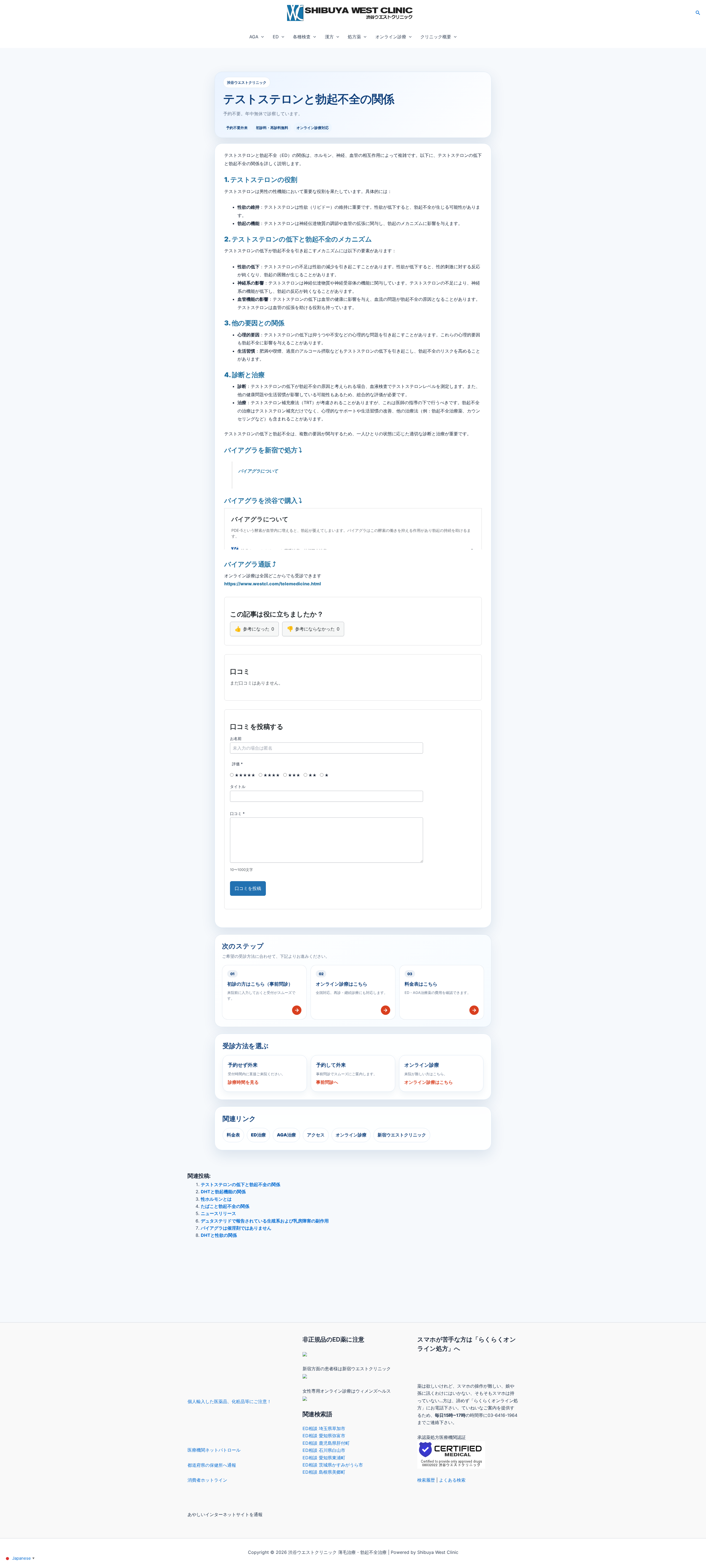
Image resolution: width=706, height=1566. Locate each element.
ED (276, 36)
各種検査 (302, 36)
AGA (253, 36)
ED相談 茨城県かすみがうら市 (333, 1465)
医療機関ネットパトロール (214, 1450)
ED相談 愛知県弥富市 (324, 1435)
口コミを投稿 (248, 888)
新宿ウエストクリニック (402, 1135)
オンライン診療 (390, 36)
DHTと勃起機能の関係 (223, 1191)
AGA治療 (286, 1135)
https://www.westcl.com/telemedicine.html (272, 583)
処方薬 (354, 36)
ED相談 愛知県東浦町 (324, 1457)
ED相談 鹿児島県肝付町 (326, 1443)
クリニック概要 (435, 36)
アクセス (316, 1135)
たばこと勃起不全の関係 (225, 1206)
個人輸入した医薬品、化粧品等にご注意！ (229, 1401)
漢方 (329, 36)
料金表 (233, 1135)
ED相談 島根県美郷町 (324, 1472)
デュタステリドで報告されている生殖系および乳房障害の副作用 (265, 1221)
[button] (698, 12)
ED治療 (258, 1135)
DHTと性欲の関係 (219, 1235)
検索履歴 (426, 1480)
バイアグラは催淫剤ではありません (236, 1228)
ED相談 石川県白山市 (324, 1450)
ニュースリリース (218, 1213)
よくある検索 (452, 1480)
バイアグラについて (258, 471)
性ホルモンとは (216, 1199)
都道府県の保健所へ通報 (212, 1465)
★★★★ (271, 775)
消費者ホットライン (207, 1480)
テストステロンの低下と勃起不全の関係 (240, 1184)
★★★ (293, 775)
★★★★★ (244, 775)
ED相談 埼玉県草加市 (324, 1428)
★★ (312, 775)
